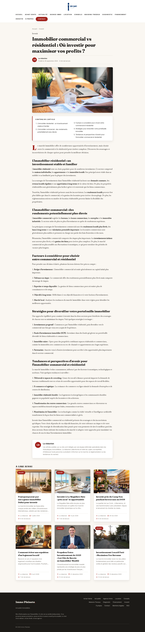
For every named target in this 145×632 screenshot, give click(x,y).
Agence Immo (55, 14)
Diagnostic (107, 14)
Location (68, 14)
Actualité (43, 14)
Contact (42, 19)
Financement (120, 14)
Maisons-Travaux (92, 14)
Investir (19, 19)
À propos (29, 19)
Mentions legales (118, 605)
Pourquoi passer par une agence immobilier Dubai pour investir (29, 499)
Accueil (19, 14)
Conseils (78, 14)
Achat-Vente (30, 14)
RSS (128, 605)
